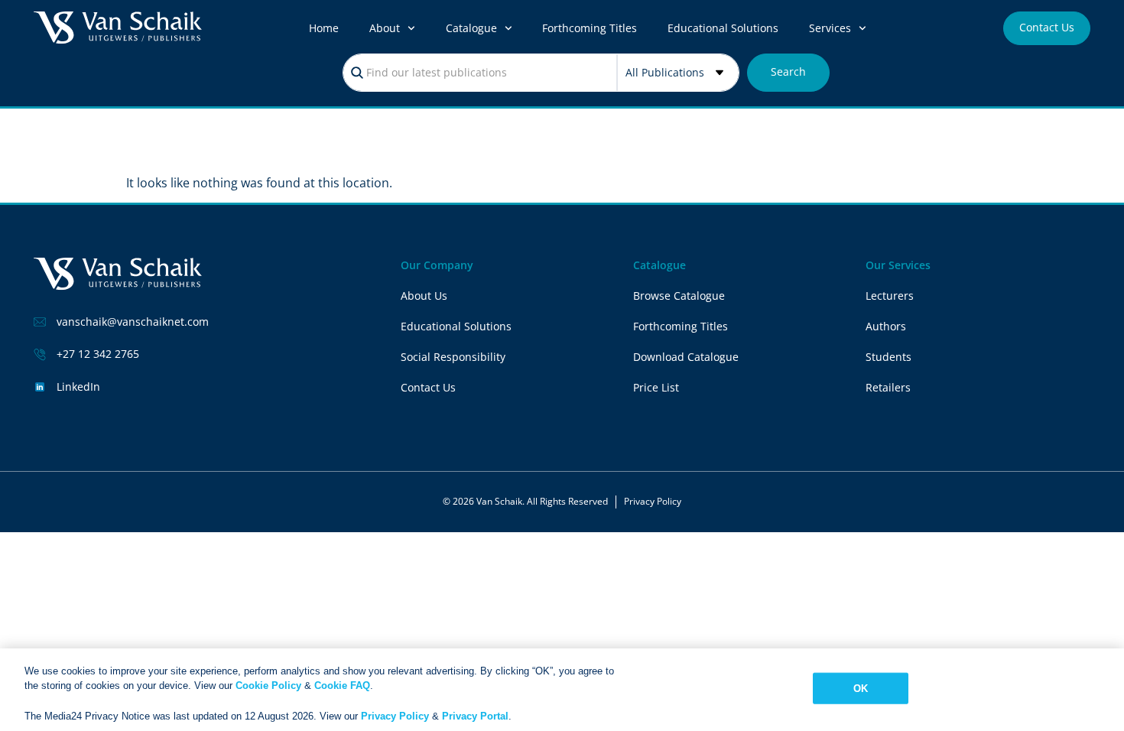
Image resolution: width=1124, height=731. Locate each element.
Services (830, 28)
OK (860, 688)
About (384, 28)
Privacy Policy (652, 501)
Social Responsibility (453, 356)
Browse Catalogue (679, 295)
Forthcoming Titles (589, 28)
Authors (886, 326)
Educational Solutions (723, 28)
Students (888, 356)
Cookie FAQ (342, 685)
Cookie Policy (268, 685)
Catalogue (471, 28)
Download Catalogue (686, 356)
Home (324, 28)
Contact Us (428, 387)
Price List (656, 387)
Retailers (888, 387)
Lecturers (890, 295)
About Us (424, 295)
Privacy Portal (475, 715)
